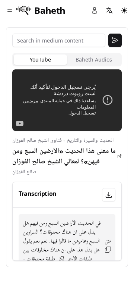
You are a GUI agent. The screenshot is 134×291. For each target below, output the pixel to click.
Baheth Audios (94, 59)
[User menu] (94, 10)
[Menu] (9, 10)
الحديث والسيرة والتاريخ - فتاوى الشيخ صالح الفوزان (63, 140)
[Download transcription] (108, 194)
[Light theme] (124, 10)
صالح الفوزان (24, 171)
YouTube (40, 59)
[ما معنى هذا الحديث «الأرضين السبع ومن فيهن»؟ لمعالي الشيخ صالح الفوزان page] (119, 156)
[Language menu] (109, 10)
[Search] (115, 40)
